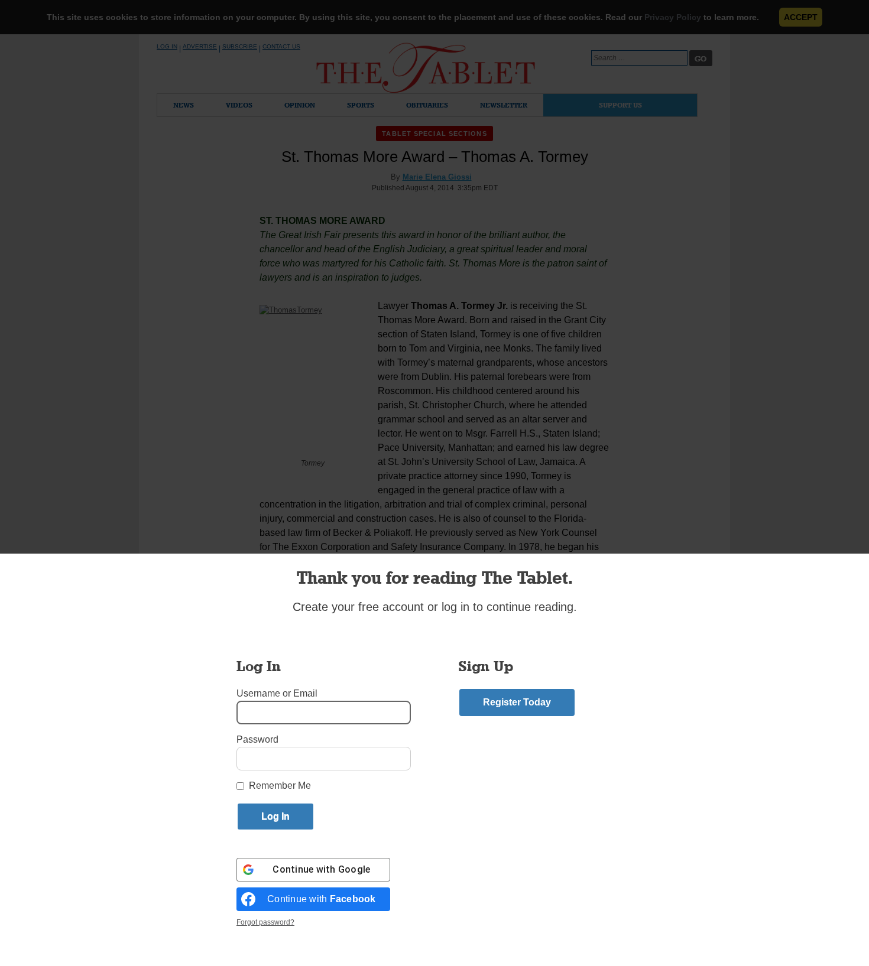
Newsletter (503, 104)
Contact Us (281, 46)
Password (257, 739)
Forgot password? (265, 922)
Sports (360, 104)
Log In (167, 46)
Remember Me (280, 785)
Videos (239, 104)
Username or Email (276, 693)
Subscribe (239, 46)
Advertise (200, 46)
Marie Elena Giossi (437, 177)
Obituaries (427, 104)
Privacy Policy (672, 17)
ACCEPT (801, 17)
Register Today (517, 702)
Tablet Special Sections (434, 133)
